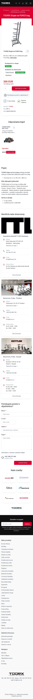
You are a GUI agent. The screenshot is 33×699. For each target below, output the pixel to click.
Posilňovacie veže (6, 563)
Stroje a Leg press (6, 606)
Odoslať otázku (22, 463)
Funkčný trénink (5, 612)
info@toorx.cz (10, 319)
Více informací (16, 275)
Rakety (3, 625)
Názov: (3, 410)
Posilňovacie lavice (6, 565)
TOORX (11, 106)
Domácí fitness (15, 10)
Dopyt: (3, 434)
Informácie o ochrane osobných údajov (13, 452)
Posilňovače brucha (7, 560)
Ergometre (4, 584)
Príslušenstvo (5, 598)
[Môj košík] (26, 3)
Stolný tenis (4, 617)
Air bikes (3, 546)
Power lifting (5, 609)
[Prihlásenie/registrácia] (22, 3)
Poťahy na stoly (5, 620)
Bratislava (8, 75)
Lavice (3, 595)
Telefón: (4, 426)
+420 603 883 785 (11, 312)
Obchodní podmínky (7, 636)
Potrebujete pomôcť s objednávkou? (17, 95)
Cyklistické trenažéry (7, 579)
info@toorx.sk (18, 680)
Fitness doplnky (5, 552)
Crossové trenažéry (7, 576)
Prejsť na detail (10, 152)
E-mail (3, 418)
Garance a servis (6, 644)
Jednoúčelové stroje (7, 593)
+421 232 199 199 (24, 678)
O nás (3, 661)
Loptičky (3, 622)
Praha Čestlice (20, 72)
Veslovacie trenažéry (7, 571)
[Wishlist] (19, 3)
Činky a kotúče (5, 557)
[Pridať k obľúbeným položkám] (28, 51)
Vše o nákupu (5, 655)
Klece (2, 603)
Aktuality (3, 653)
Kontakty (3, 663)
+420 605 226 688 (11, 373)
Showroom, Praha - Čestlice (12, 298)
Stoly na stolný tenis (7, 628)
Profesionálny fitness (7, 590)
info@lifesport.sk (11, 259)
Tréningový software (7, 549)
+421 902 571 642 (10, 456)
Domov (7, 10)
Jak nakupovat (5, 642)
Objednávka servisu (6, 658)
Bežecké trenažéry (6, 574)
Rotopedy (4, 587)
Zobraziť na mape (11, 245)
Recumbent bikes (6, 582)
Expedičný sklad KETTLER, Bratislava (15, 236)
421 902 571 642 (11, 252)
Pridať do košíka (21, 88)
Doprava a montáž (6, 639)
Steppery (3, 568)
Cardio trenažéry (6, 614)
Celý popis (13, 57)
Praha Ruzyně (10, 72)
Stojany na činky (25, 10)
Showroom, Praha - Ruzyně (12, 357)
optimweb (19, 696)
